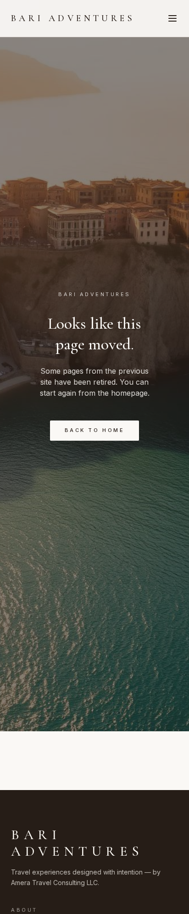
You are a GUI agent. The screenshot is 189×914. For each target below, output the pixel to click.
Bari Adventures (73, 18)
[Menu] (172, 18)
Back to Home (94, 430)
